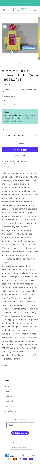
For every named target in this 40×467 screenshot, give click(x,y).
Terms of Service (10, 411)
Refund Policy (9, 406)
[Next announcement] (35, 2)
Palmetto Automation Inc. (16, 463)
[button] (4, 9)
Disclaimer (8, 396)
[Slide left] (15, 63)
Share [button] (6, 366)
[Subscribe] (31, 425)
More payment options (20, 155)
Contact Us (8, 391)
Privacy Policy (9, 401)
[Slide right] (24, 63)
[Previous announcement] (4, 2)
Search (6, 386)
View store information (12, 167)
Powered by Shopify (30, 463)
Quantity (4, 100)
